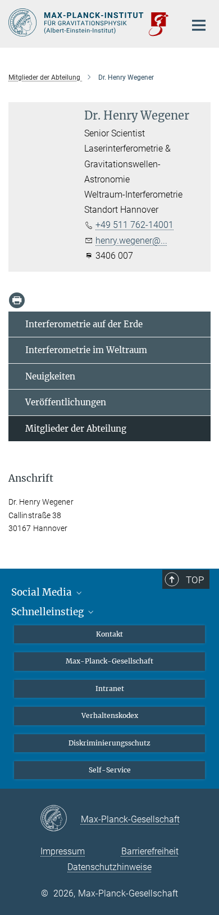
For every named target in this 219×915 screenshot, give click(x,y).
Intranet (109, 688)
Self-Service (110, 770)
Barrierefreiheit (150, 851)
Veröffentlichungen (65, 402)
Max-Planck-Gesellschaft (109, 661)
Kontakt (109, 634)
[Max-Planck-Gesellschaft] (60, 819)
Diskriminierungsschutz (109, 743)
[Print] (16, 300)
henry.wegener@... (131, 240)
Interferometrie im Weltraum (86, 350)
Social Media (42, 592)
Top (195, 579)
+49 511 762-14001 (134, 224)
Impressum (62, 851)
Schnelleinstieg (48, 611)
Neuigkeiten (50, 376)
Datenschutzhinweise (109, 867)
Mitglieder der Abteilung (75, 428)
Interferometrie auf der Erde (84, 324)
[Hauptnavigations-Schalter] (199, 25)
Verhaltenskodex (109, 715)
